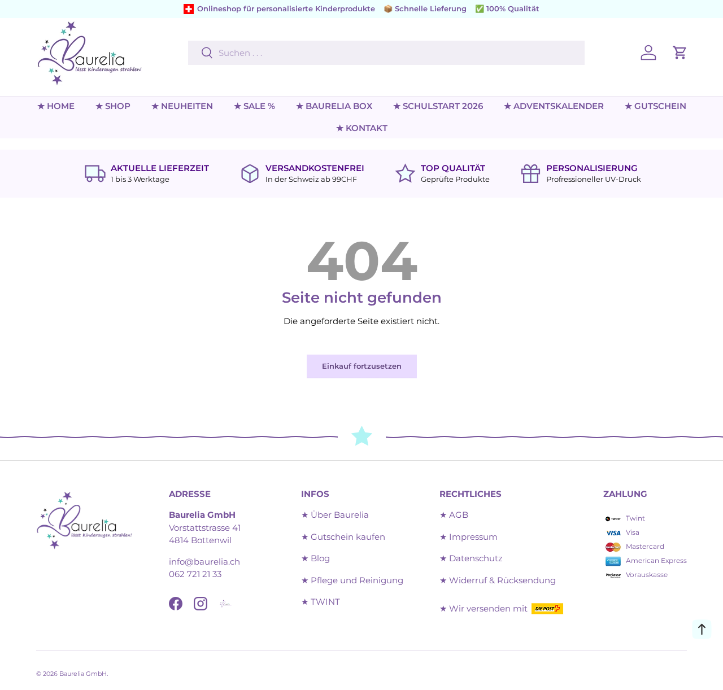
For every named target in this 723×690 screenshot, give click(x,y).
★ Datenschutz (471, 558)
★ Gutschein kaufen (343, 536)
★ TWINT (320, 601)
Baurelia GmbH (83, 674)
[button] (680, 52)
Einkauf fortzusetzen (362, 365)
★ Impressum (468, 536)
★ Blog (315, 558)
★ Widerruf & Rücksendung (497, 580)
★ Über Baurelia (335, 514)
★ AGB (453, 514)
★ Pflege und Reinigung (352, 580)
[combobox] (386, 53)
